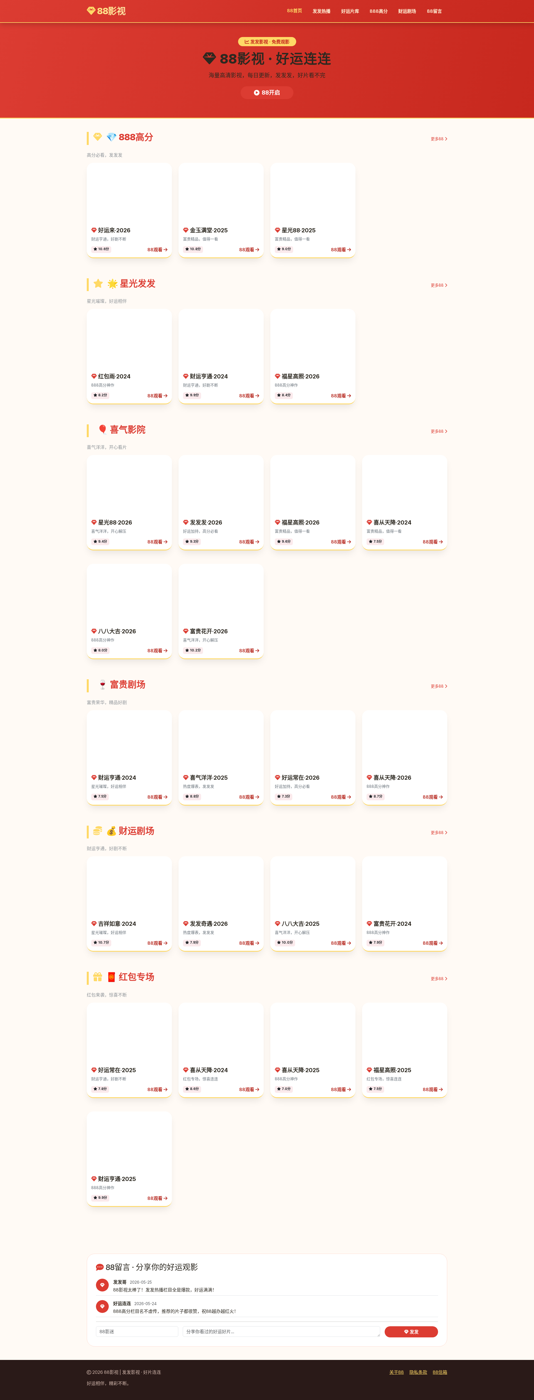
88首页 (294, 10)
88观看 (155, 249)
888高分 (379, 11)
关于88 (396, 1372)
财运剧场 (407, 11)
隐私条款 (418, 1372)
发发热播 (321, 11)
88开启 (271, 92)
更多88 (438, 138)
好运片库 (350, 11)
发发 (414, 1332)
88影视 (110, 11)
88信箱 (440, 1372)
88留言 (434, 11)
